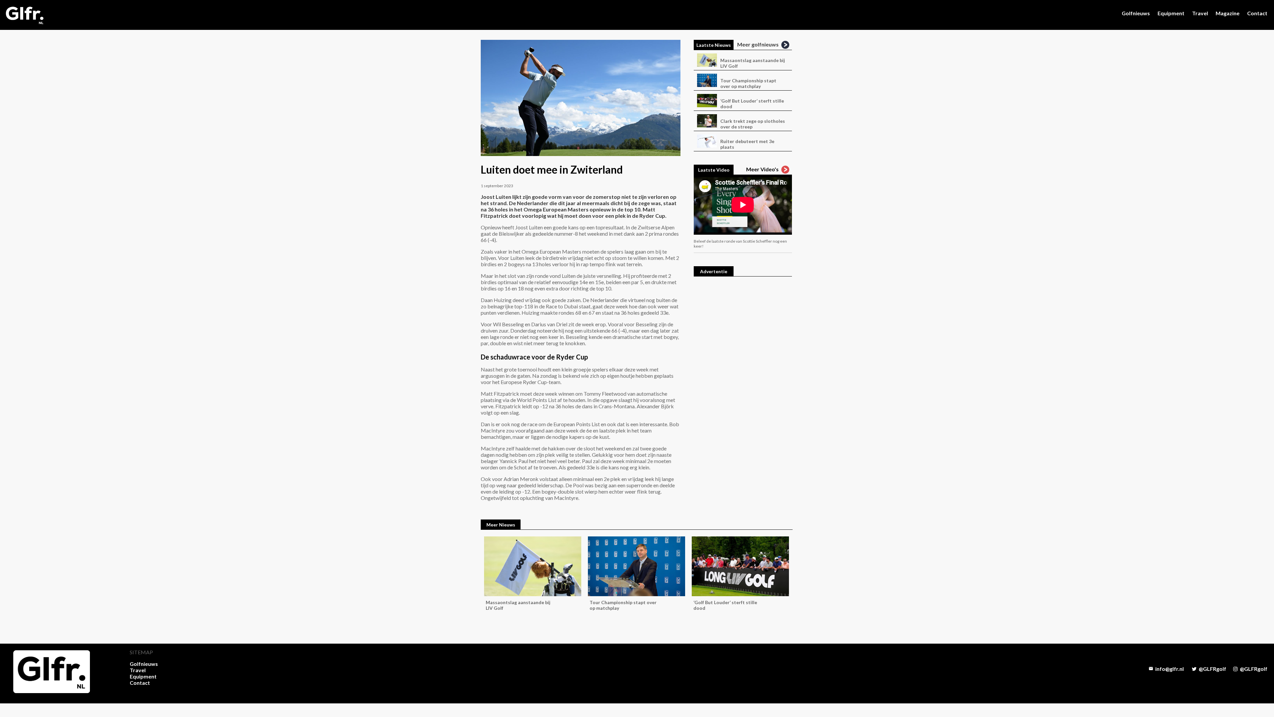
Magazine (1227, 13)
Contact (1257, 13)
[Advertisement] (743, 382)
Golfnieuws (1136, 13)
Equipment (1171, 13)
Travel (1200, 13)
